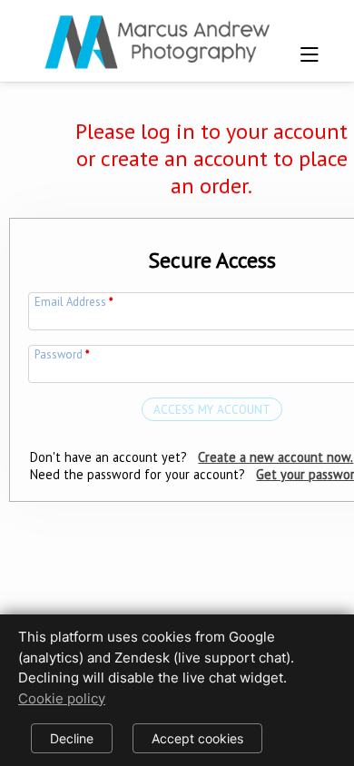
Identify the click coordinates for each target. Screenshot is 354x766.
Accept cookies (197, 738)
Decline (71, 738)
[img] (156, 35)
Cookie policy (61, 698)
